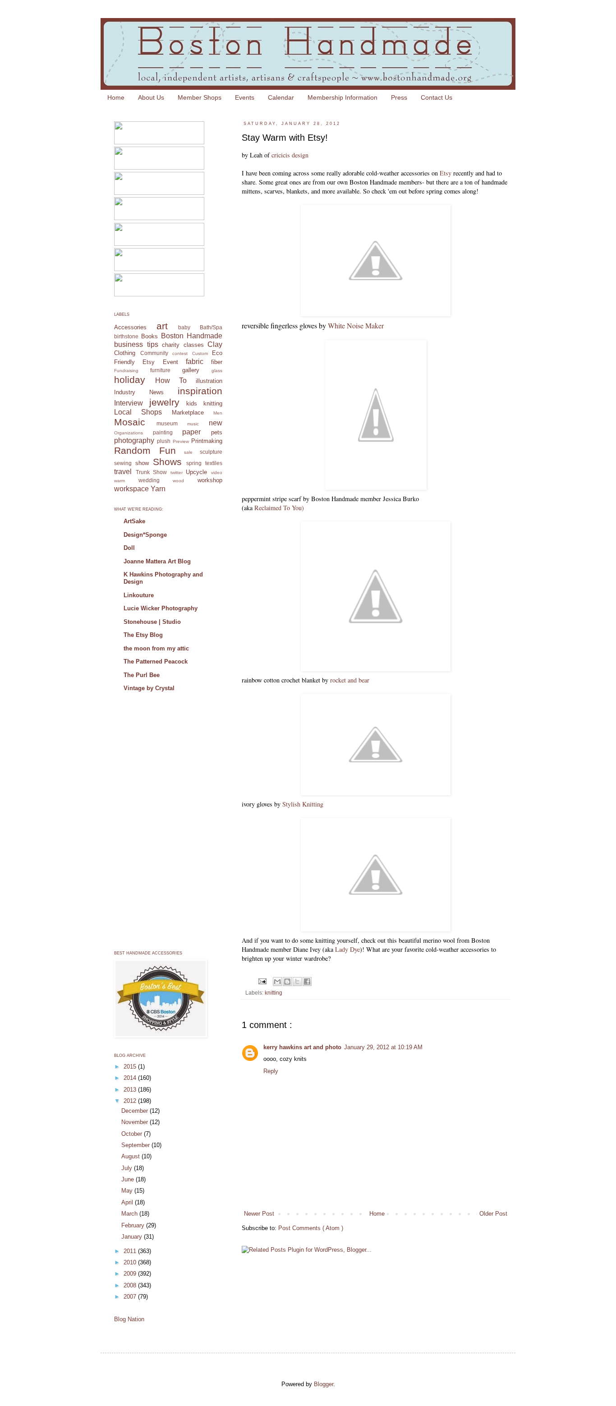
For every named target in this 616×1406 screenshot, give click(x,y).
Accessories (130, 327)
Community (154, 353)
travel (123, 471)
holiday (129, 379)
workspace (131, 489)
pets (216, 432)
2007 (131, 1296)
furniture (160, 370)
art (162, 326)
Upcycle (196, 472)
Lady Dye (347, 949)
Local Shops (138, 412)
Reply (270, 1071)
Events (244, 97)
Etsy (445, 173)
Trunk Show (151, 472)
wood (178, 480)
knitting (273, 993)
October (132, 1133)
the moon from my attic (156, 648)
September (136, 1145)
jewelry (164, 402)
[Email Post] (262, 981)
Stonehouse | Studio (152, 621)
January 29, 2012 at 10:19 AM (383, 1047)
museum (167, 423)
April (128, 1202)
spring (194, 463)
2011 (131, 1251)
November (135, 1122)
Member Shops (199, 97)
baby (184, 327)
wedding (149, 480)
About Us (151, 97)
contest (180, 353)
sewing (123, 463)
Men (217, 412)
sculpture (211, 452)
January (132, 1236)
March (130, 1213)
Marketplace (188, 412)
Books (149, 336)
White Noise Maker (356, 325)
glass (216, 370)
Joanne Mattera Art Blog (157, 561)
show (142, 463)
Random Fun (145, 450)
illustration (209, 381)
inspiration (200, 391)
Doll (129, 547)
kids (191, 403)
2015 (131, 1066)
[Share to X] (297, 981)
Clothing (124, 353)
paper (191, 432)
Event (170, 362)
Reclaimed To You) (279, 507)
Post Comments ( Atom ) (310, 1228)
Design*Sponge (145, 534)
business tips (136, 344)
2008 (131, 1285)
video (216, 472)
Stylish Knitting (302, 804)
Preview (181, 441)
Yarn (158, 489)
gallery (190, 370)
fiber (216, 362)
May (127, 1190)
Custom (200, 353)
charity (170, 344)
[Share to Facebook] (307, 981)
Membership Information (342, 97)
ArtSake (134, 521)
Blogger (323, 1384)
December (135, 1110)
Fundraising (126, 370)
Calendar (281, 97)
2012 (131, 1100)
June (128, 1179)
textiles (213, 463)
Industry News (139, 392)
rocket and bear (349, 680)
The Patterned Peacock (156, 661)
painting (163, 432)
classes (194, 344)
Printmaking (206, 441)
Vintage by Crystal (149, 688)
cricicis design (289, 155)
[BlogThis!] (287, 981)
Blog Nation (129, 1319)
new (215, 423)
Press (399, 97)
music (193, 423)
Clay (214, 344)
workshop (210, 480)
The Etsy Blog (143, 635)
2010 (131, 1262)
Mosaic (129, 422)
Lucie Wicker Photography (161, 608)
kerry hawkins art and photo (302, 1047)
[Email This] (277, 981)
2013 (131, 1089)
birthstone (126, 336)
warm (119, 480)
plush (163, 441)
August (131, 1156)
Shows (167, 461)
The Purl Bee (142, 675)
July (127, 1168)
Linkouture (139, 595)
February (133, 1225)
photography (134, 440)
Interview (128, 403)
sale (188, 452)
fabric (194, 361)
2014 (131, 1077)
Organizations (128, 432)
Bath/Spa (211, 327)
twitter (176, 472)
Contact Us (436, 97)
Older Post (493, 1213)
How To (171, 380)
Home (115, 97)
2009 (131, 1273)
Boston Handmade (191, 336)
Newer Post (259, 1213)
